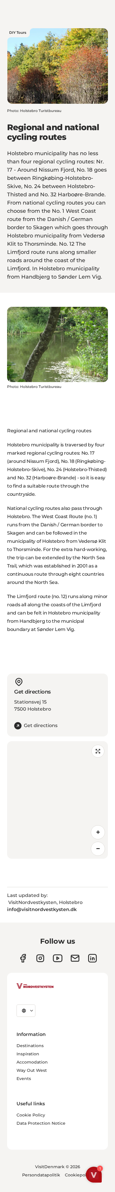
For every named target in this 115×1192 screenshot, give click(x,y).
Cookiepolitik (79, 1175)
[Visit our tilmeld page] (75, 958)
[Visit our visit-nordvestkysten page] (92, 958)
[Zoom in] (98, 832)
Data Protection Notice (41, 1123)
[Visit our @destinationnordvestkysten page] (57, 958)
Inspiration (28, 1054)
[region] (57, 800)
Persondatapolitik (41, 1175)
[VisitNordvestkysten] (35, 986)
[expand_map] (97, 751)
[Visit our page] (23, 958)
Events (24, 1078)
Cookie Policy (31, 1115)
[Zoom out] (98, 849)
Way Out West (32, 1070)
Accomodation (32, 1062)
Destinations (30, 1045)
